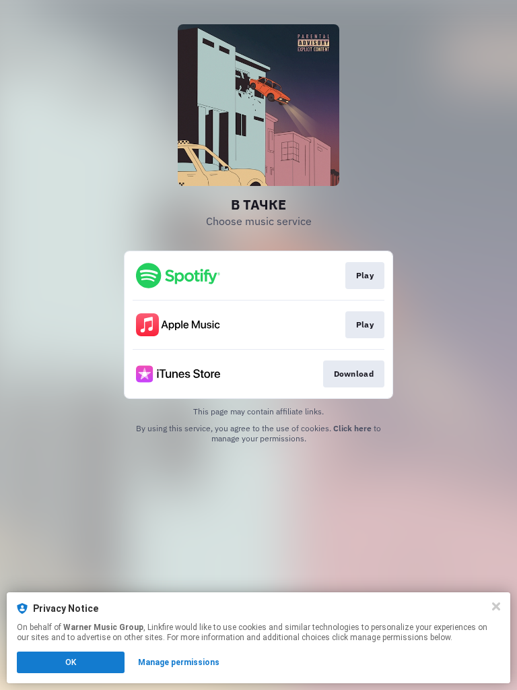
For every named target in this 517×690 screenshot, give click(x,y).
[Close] (496, 606)
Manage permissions (178, 662)
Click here (352, 428)
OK (70, 662)
